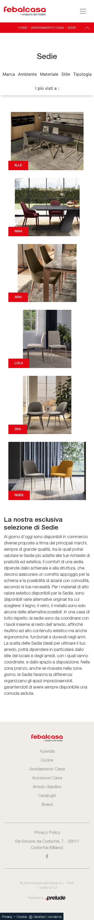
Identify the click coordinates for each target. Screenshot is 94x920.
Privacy (7, 917)
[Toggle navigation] (83, 11)
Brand (47, 804)
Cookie (22, 917)
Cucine (47, 760)
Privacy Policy (47, 832)
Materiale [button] (49, 74)
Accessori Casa (47, 777)
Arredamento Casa (47, 27)
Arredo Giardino (47, 786)
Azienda (47, 751)
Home (22, 27)
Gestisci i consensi (48, 917)
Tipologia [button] (82, 74)
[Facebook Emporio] (47, 856)
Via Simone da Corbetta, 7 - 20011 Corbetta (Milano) (47, 844)
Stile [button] (65, 74)
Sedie (72, 27)
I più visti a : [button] (47, 88)
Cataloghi (47, 795)
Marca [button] (9, 74)
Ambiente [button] (27, 74)
